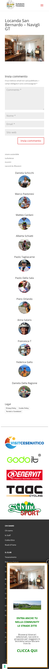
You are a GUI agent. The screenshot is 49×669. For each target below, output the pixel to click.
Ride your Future (12, 562)
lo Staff (8, 535)
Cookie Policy (24, 408)
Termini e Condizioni (13, 411)
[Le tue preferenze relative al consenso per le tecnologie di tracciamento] (4, 666)
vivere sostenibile (12, 154)
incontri (8, 162)
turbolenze (9, 158)
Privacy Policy (11, 408)
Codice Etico (10, 540)
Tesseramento (10, 557)
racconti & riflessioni (13, 166)
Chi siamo (9, 530)
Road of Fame (10, 545)
